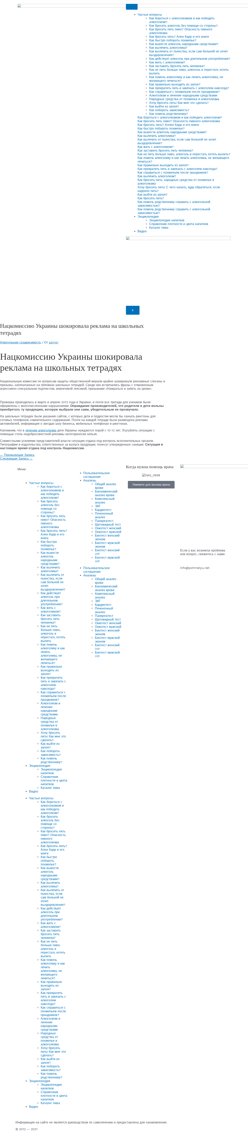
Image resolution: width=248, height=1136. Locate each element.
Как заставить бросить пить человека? (177, 66)
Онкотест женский (108, 528)
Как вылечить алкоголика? (168, 47)
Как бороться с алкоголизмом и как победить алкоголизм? (52, 492)
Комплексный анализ (105, 500)
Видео (142, 231)
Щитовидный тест (108, 524)
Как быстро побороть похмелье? (172, 40)
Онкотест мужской (108, 532)
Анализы (89, 480)
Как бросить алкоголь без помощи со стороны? (183, 25)
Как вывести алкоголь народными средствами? (183, 44)
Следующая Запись (16, 458)
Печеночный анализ (104, 515)
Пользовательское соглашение (96, 475)
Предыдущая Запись (17, 455)
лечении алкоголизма (40, 430)
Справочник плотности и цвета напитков (178, 224)
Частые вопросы (150, 14)
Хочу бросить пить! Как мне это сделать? (179, 103)
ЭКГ (98, 506)
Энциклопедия (148, 216)
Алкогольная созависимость (20, 342)
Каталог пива (158, 227)
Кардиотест (103, 510)
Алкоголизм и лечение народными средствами (183, 95)
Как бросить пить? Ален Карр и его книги (179, 36)
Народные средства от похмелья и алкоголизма (184, 99)
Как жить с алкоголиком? (167, 62)
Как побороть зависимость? (169, 110)
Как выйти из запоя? (164, 106)
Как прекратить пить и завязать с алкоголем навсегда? (189, 88)
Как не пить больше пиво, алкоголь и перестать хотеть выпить (53, 633)
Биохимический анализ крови (106, 493)
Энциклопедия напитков (166, 220)
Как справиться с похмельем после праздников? (184, 92)
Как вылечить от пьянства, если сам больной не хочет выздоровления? (53, 582)
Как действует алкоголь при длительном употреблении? (189, 59)
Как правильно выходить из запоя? (174, 84)
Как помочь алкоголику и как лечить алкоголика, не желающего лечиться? (53, 654)
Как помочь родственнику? (168, 114)
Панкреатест (104, 521)
